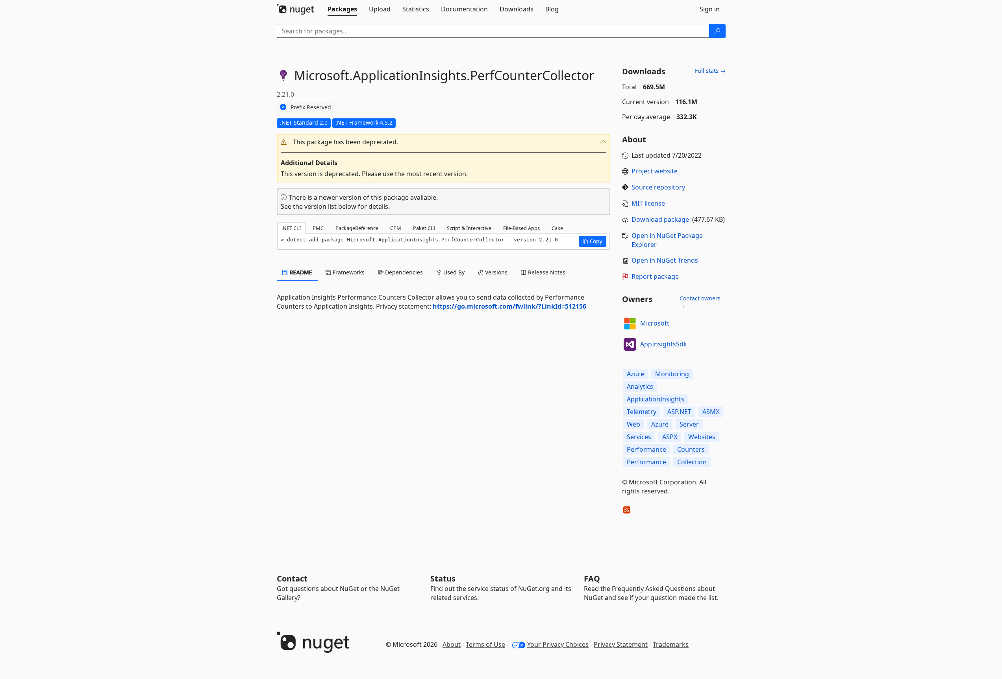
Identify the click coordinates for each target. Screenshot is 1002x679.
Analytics (640, 386)
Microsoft (654, 323)
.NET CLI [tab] (291, 228)
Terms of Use (485, 644)
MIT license (648, 203)
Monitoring (672, 374)
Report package (655, 276)
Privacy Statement (621, 644)
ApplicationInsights (655, 399)
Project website (655, 171)
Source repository (658, 187)
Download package (660, 219)
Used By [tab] (453, 272)
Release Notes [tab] (545, 272)
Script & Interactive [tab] (469, 228)
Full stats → (710, 70)
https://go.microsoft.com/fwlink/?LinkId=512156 (509, 306)
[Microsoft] (630, 323)
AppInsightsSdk (663, 344)
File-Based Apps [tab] (521, 228)
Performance (646, 449)
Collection (692, 462)
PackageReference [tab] (356, 228)
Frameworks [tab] (348, 272)
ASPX (669, 436)
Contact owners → (700, 302)
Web (633, 424)
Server (689, 424)
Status (443, 578)
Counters (691, 449)
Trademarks (671, 644)
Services (639, 436)
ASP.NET (679, 411)
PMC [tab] (318, 228)
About (452, 644)
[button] (444, 142)
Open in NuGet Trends (665, 260)
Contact (292, 578)
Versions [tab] (495, 272)
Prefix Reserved (311, 107)
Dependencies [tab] (403, 272)
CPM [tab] (395, 228)
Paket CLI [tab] (424, 228)
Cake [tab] (557, 228)
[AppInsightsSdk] (630, 344)
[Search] (717, 31)
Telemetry (641, 411)
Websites (701, 436)
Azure (635, 374)
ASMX (710, 411)
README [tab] (300, 272)
